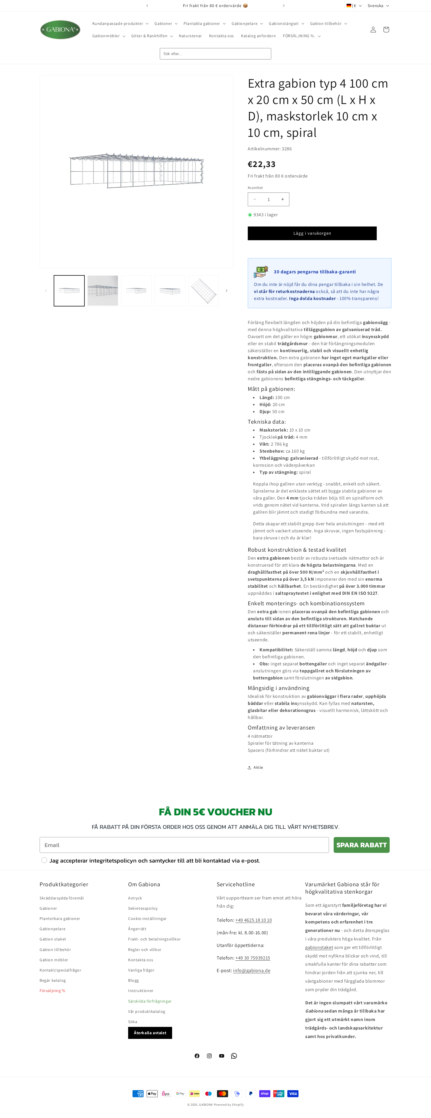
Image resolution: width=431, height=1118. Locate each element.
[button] (120, 23)
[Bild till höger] (226, 290)
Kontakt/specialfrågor (61, 970)
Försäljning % (52, 990)
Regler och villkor (145, 949)
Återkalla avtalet (150, 1032)
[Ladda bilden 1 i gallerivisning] (69, 290)
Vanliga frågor (141, 970)
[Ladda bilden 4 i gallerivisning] (170, 290)
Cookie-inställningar (147, 918)
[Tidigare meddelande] (147, 5)
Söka (132, 1021)
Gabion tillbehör (55, 949)
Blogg (133, 980)
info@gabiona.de (251, 970)
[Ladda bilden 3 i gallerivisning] (136, 290)
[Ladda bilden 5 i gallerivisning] (203, 290)
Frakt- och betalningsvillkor (154, 939)
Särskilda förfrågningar (150, 1001)
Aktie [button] (258, 767)
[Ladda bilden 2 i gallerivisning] (102, 290)
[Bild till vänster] (46, 290)
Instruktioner (141, 990)
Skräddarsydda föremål (62, 898)
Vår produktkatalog (146, 1011)
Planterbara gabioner (60, 918)
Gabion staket (53, 939)
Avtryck (135, 898)
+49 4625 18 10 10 (253, 920)
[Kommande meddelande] (283, 5)
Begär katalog (53, 980)
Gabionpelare (52, 928)
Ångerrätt (137, 928)
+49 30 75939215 (252, 958)
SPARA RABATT (362, 845)
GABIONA (206, 1104)
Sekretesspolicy (143, 908)
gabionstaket (319, 947)
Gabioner (48, 908)
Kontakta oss (140, 959)
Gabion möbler (54, 959)
